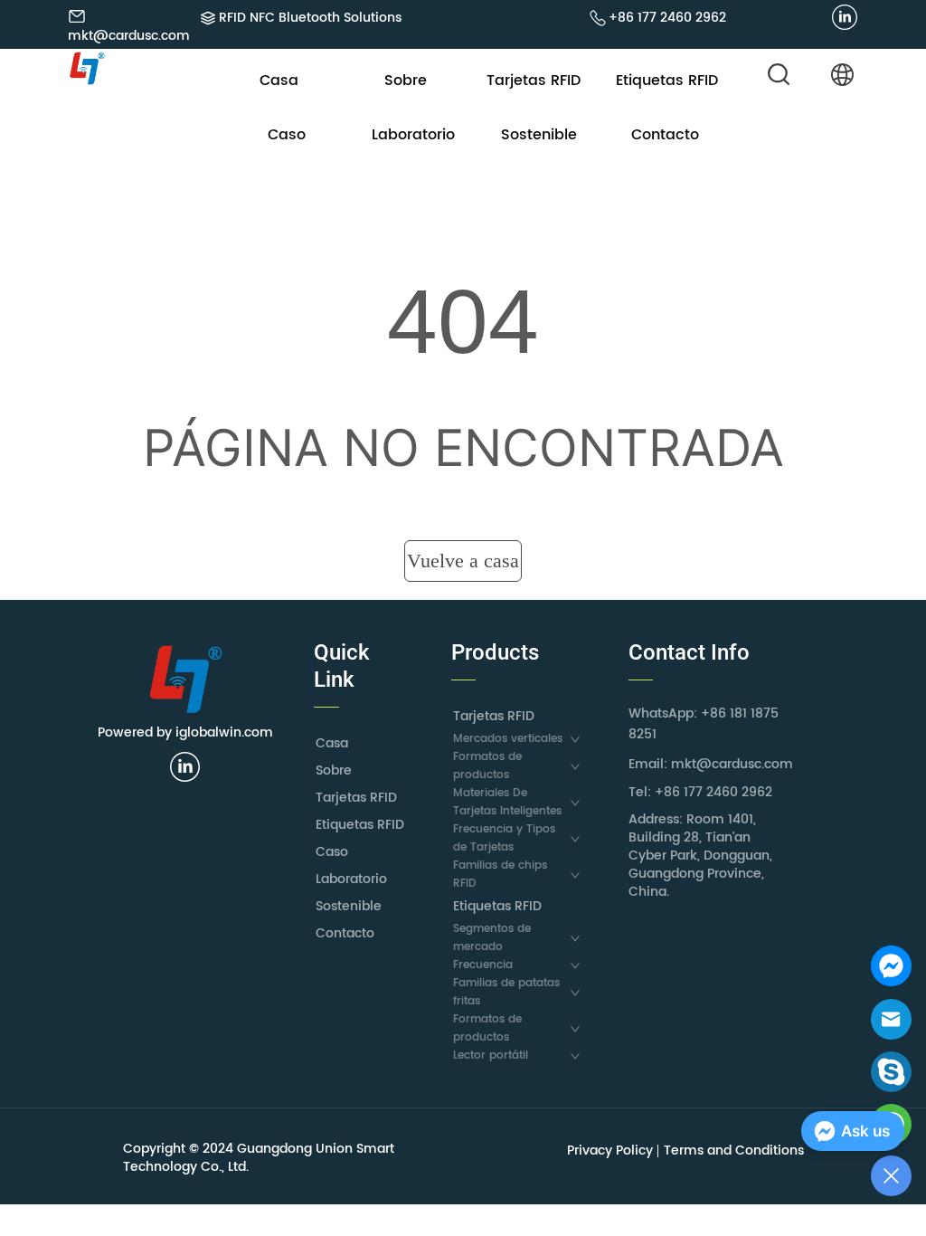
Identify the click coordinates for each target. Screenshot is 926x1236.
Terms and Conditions (734, 1150)
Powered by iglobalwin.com (185, 732)
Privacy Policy (610, 1150)
